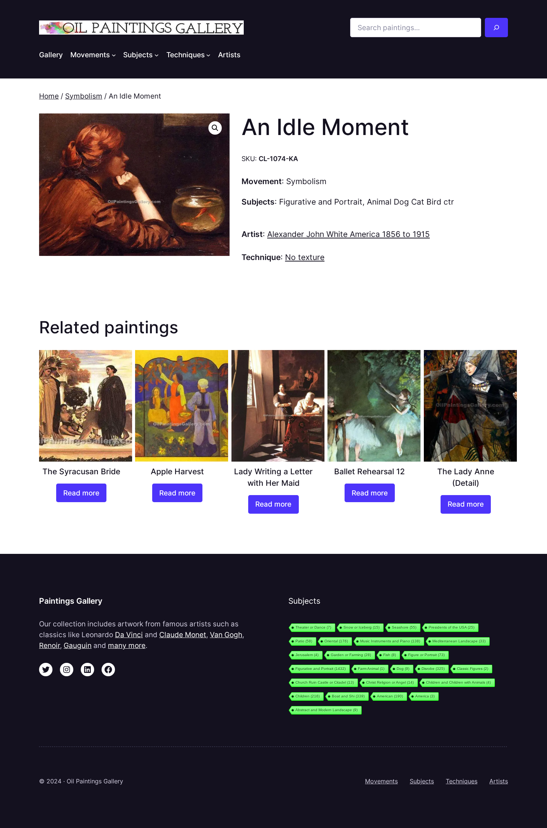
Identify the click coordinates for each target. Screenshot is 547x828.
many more (126, 645)
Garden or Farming (351, 655)
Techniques (461, 781)
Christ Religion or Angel (390, 682)
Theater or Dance (313, 627)
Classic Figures (472, 669)
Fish (389, 655)
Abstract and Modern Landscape (326, 710)
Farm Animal (371, 669)
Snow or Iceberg (361, 627)
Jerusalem (307, 655)
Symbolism (83, 96)
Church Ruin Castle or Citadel (324, 682)
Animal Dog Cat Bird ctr (410, 201)
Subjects (422, 781)
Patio (303, 641)
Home (49, 96)
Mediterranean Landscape (459, 641)
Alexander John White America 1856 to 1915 (348, 234)
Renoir (49, 645)
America (425, 696)
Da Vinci (129, 634)
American (390, 696)
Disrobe (433, 669)
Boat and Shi (348, 696)
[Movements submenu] (114, 54)
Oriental (336, 641)
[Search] (496, 27)
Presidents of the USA (451, 627)
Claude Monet (182, 634)
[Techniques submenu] (208, 54)
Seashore (404, 627)
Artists (498, 781)
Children (307, 696)
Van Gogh (226, 634)
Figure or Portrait (426, 655)
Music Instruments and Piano (390, 641)
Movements (381, 781)
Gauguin (78, 645)
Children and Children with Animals (458, 682)
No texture (304, 257)
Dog (403, 669)
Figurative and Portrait (320, 201)
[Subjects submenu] (156, 54)
